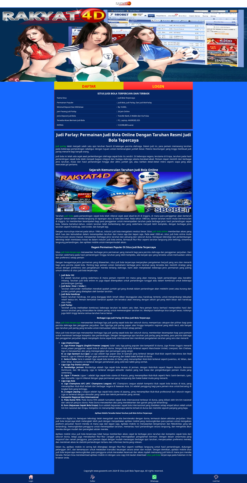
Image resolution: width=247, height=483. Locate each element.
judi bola (68, 216)
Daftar (92, 481)
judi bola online (159, 231)
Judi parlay (61, 146)
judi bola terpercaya (70, 252)
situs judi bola (153, 455)
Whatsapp (154, 481)
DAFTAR (89, 86)
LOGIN (158, 86)
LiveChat (216, 481)
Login (31, 481)
